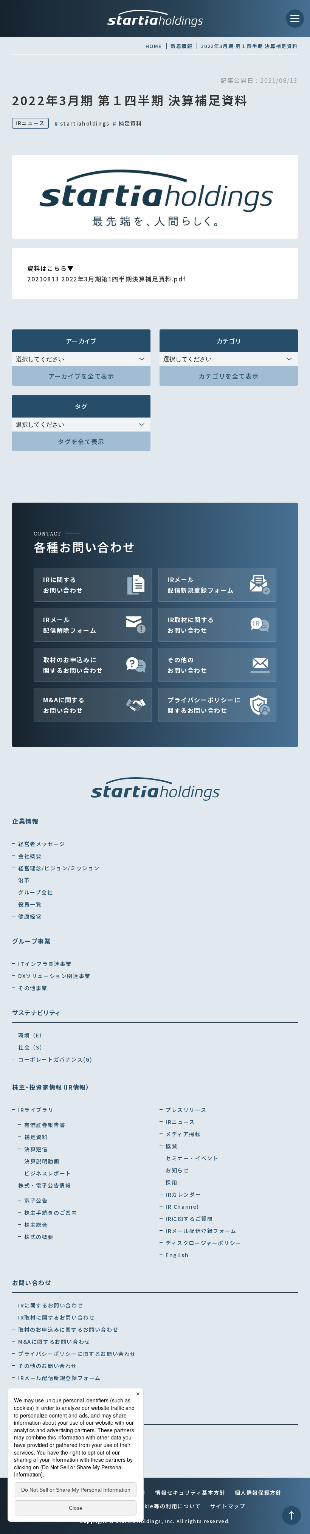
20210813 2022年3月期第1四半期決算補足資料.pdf (106, 278)
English (177, 1255)
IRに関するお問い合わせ (63, 585)
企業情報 (25, 821)
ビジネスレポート (47, 1173)
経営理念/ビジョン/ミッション (59, 868)
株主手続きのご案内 (50, 1212)
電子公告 (36, 1200)
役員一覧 (30, 904)
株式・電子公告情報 (44, 1185)
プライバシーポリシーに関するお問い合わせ (204, 705)
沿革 (24, 880)
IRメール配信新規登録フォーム (200, 585)
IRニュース (30, 123)
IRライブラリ (36, 1109)
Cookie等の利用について (166, 1506)
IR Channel (182, 1206)
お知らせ (177, 1170)
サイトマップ (228, 1506)
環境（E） (31, 1035)
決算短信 (36, 1149)
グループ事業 (31, 941)
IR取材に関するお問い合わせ (190, 625)
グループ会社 (35, 892)
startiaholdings (82, 123)
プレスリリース (186, 1109)
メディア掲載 (183, 1134)
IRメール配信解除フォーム (69, 625)
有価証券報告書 (44, 1125)
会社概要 (30, 856)
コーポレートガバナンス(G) (55, 1059)
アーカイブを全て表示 (81, 375)
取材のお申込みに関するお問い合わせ (73, 665)
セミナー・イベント (192, 1158)
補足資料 (127, 123)
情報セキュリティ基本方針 (190, 1492)
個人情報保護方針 (258, 1492)
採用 (171, 1182)
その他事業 (33, 988)
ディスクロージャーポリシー (204, 1243)
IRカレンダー (183, 1194)
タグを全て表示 (81, 441)
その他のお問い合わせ (187, 665)
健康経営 (30, 916)
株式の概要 (39, 1237)
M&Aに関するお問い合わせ (64, 705)
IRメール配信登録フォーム (201, 1230)
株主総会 (36, 1224)
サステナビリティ (36, 1012)
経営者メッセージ (41, 844)
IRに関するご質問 (189, 1218)
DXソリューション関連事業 (54, 976)
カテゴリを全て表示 (229, 375)
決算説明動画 (42, 1161)
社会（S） (32, 1047)
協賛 (171, 1146)
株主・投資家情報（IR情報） (51, 1087)
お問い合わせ (31, 1282)
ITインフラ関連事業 (45, 963)
